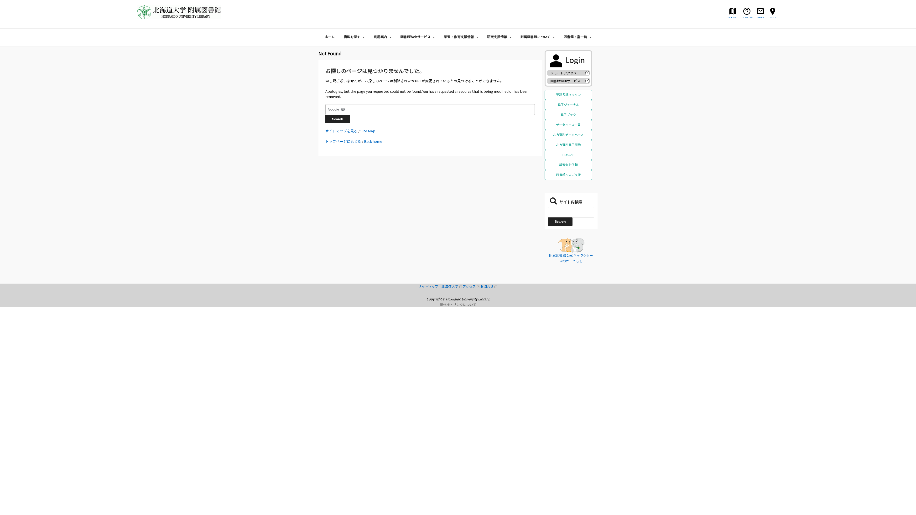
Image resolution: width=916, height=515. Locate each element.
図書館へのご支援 (568, 174)
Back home (373, 141)
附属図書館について (535, 36)
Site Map (367, 130)
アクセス (471, 286)
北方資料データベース (568, 134)
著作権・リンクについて (458, 304)
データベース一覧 (568, 124)
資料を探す (352, 36)
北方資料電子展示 (568, 144)
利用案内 (380, 36)
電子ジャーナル (568, 104)
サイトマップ (430, 286)
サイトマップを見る (341, 130)
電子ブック (568, 114)
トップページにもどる (343, 141)
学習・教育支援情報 (459, 36)
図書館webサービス (565, 80)
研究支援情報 (497, 36)
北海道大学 (452, 286)
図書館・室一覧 (575, 36)
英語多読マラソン (568, 94)
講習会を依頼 (568, 164)
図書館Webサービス (415, 36)
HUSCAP (568, 154)
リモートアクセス (563, 73)
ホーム (330, 36)
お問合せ (489, 286)
